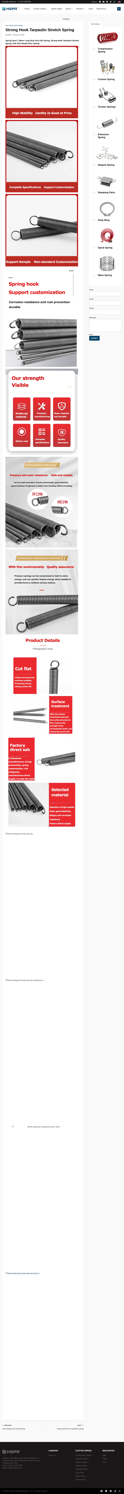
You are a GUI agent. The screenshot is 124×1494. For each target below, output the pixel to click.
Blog (104, 1455)
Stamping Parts (106, 192)
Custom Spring (106, 79)
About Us (52, 1455)
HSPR (9, 35)
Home (27, 9)
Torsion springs (107, 106)
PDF (104, 1462)
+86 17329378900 (15, 1465)
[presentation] (107, 37)
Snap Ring (103, 220)
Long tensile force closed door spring (70, 1427)
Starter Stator (56, 9)
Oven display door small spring (13, 1427)
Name (91, 290)
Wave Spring (105, 275)
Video (104, 1459)
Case (90, 9)
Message (93, 317)
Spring (8, 40)
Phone (91, 308)
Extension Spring (103, 136)
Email (91, 299)
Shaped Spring (106, 165)
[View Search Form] (119, 9)
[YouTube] (103, 2)
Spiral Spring (105, 247)
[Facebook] (100, 2)
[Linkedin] (107, 2)
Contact (66, 19)
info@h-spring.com (15, 1468)
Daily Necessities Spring (14, 25)
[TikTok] (110, 2)
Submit (94, 338)
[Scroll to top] (118, 1481)
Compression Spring (105, 50)
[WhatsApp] (114, 2)
